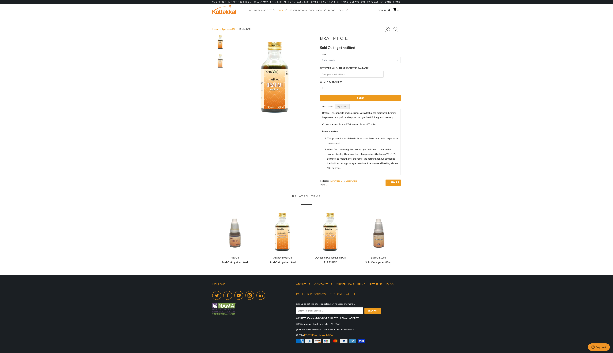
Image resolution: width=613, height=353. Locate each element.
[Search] (389, 10)
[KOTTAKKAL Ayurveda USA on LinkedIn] (261, 295)
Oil (327, 184)
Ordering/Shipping (351, 284)
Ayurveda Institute (261, 10)
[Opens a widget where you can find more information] (599, 347)
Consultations (298, 10)
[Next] (396, 29)
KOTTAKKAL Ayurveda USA (318, 335)
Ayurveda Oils (337, 181)
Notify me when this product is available (344, 68)
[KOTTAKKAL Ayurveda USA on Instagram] (250, 295)
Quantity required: (331, 82)
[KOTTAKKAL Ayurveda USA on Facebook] (228, 295)
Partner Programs (311, 294)
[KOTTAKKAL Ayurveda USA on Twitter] (217, 295)
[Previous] (388, 29)
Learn (341, 10)
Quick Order (351, 181)
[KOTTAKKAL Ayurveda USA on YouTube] (239, 295)
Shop (281, 10)
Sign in (382, 10)
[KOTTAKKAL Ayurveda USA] (228, 9)
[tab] (327, 106)
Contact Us (323, 284)
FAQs (390, 284)
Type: (323, 54)
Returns (376, 284)
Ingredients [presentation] (342, 106)
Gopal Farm (316, 10)
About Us (303, 284)
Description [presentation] (327, 106)
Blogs (331, 10)
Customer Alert (343, 294)
